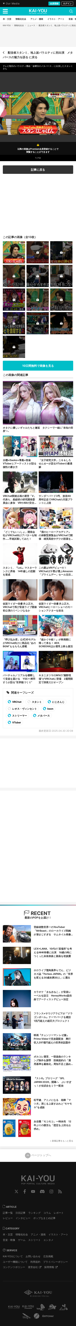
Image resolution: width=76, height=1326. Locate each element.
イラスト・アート (58, 1234)
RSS (60, 1191)
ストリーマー (19, 715)
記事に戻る (38, 169)
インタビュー (23, 1218)
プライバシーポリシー (55, 1261)
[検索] (71, 11)
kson (50, 708)
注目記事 (20, 1212)
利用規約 (35, 1261)
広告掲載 (48, 1256)
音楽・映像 (9, 1239)
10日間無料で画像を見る (38, 365)
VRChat (16, 701)
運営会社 (33, 1267)
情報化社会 (19, 25)
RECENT (40, 913)
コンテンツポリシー (14, 1267)
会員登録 (54, 3)
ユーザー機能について (15, 1261)
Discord (42, 1191)
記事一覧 (8, 1212)
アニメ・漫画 (38, 1234)
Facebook (24, 1191)
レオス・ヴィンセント (24, 708)
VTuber (16, 722)
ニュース (31, 25)
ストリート (34, 1239)
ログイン (67, 3)
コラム (47, 1212)
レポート (59, 1212)
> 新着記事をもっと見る (61, 1140)
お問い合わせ (33, 1256)
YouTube (33, 1191)
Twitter (16, 1191)
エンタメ (48, 1239)
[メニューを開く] (5, 11)
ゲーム (21, 1239)
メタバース (43, 715)
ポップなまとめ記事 (44, 1218)
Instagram (51, 1191)
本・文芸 (8, 1234)
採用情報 (49, 1267)
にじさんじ (58, 701)
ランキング (34, 1212)
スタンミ (36, 701)
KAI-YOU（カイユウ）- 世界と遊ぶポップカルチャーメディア (38, 11)
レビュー (8, 1218)
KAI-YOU (7, 25)
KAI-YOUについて (13, 1256)
